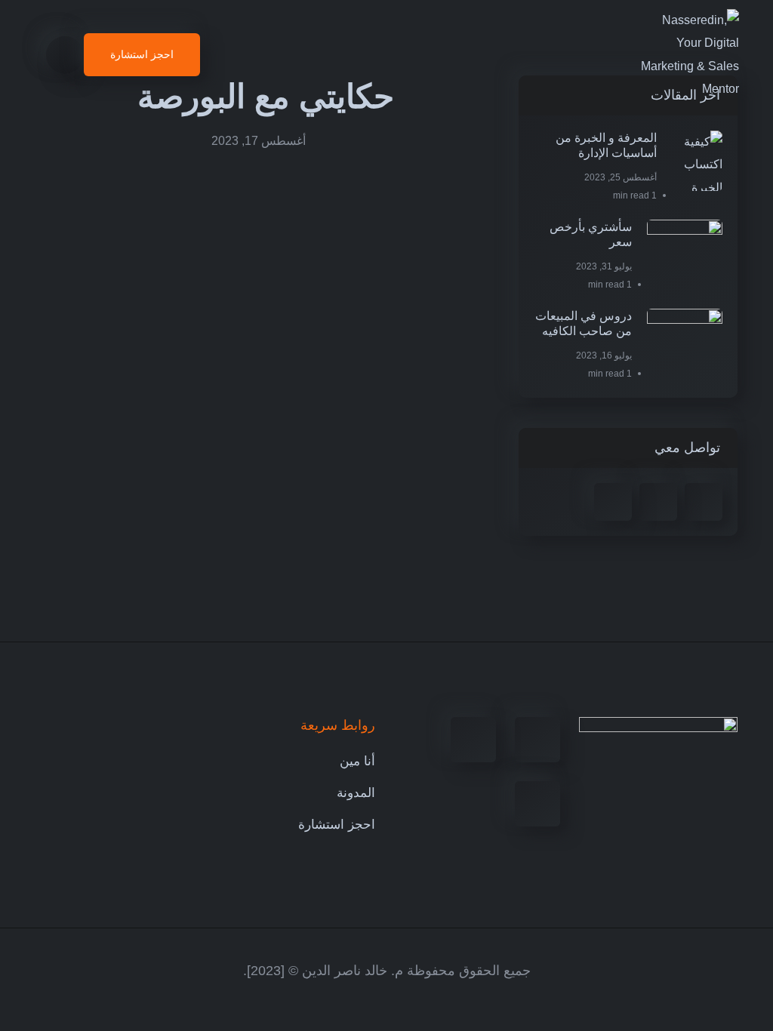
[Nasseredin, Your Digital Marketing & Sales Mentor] (689, 55)
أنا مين (357, 761)
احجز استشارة (336, 824)
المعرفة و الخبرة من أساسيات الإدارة (606, 145)
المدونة (356, 793)
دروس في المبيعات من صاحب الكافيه (583, 323)
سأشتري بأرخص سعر (591, 234)
